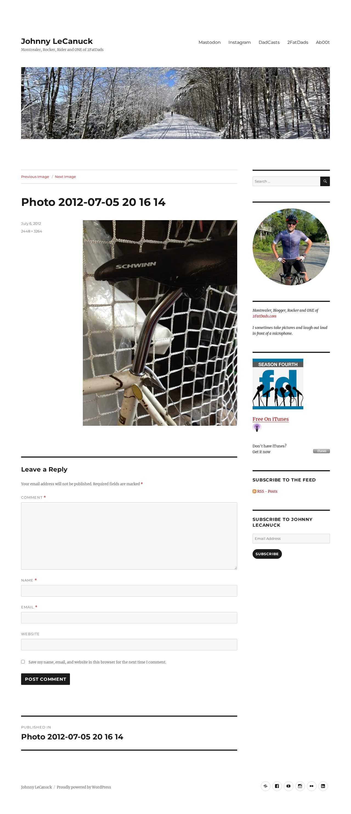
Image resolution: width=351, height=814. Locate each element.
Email (29, 607)
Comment (33, 497)
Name (29, 580)
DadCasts (269, 42)
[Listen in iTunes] (291, 384)
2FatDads (297, 42)
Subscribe (267, 554)
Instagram (239, 42)
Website (30, 634)
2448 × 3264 (31, 231)
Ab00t (323, 42)
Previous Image (35, 176)
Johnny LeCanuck (57, 41)
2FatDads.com (264, 316)
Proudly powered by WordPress (84, 787)
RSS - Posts (267, 491)
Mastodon (210, 42)
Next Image (65, 176)
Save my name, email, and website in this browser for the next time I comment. (97, 662)
